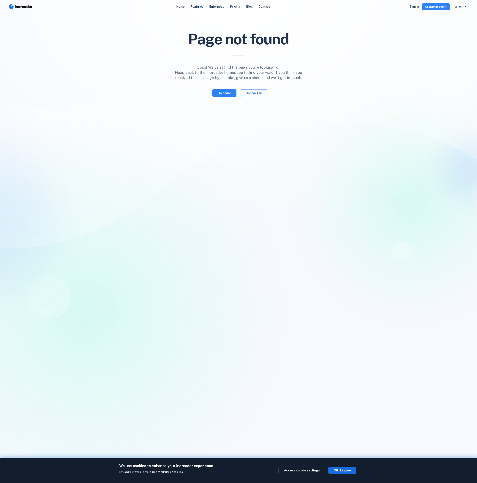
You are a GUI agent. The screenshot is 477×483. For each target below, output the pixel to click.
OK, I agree (342, 470)
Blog (249, 6)
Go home (224, 93)
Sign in (414, 6)
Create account (436, 6)
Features (197, 6)
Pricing (235, 6)
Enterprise (216, 6)
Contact (264, 6)
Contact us (254, 93)
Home (180, 6)
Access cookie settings (302, 470)
